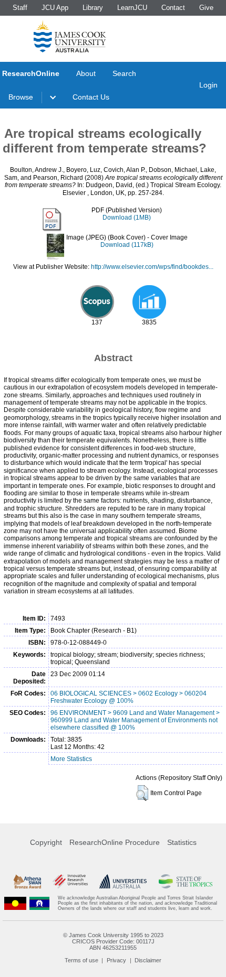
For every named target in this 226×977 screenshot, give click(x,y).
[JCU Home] (70, 36)
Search (124, 73)
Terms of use (81, 960)
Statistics (182, 842)
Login (208, 85)
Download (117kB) (126, 244)
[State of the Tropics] (186, 881)
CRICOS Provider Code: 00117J (113, 941)
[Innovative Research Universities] (70, 881)
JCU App (55, 8)
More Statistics (71, 759)
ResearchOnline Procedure (114, 842)
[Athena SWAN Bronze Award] (27, 881)
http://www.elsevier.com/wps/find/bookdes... (152, 266)
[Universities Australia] (123, 881)
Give (206, 8)
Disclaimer (148, 960)
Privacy (116, 960)
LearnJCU (132, 8)
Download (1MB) (126, 217)
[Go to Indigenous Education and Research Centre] (15, 903)
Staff (20, 8)
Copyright (46, 842)
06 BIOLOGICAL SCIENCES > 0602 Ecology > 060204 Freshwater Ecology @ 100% (128, 697)
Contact (173, 8)
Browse (20, 97)
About (86, 73)
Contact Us (91, 97)
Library (93, 8)
